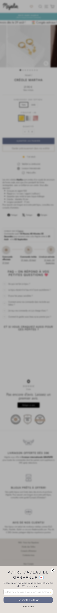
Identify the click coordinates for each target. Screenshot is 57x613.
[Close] (53, 570)
